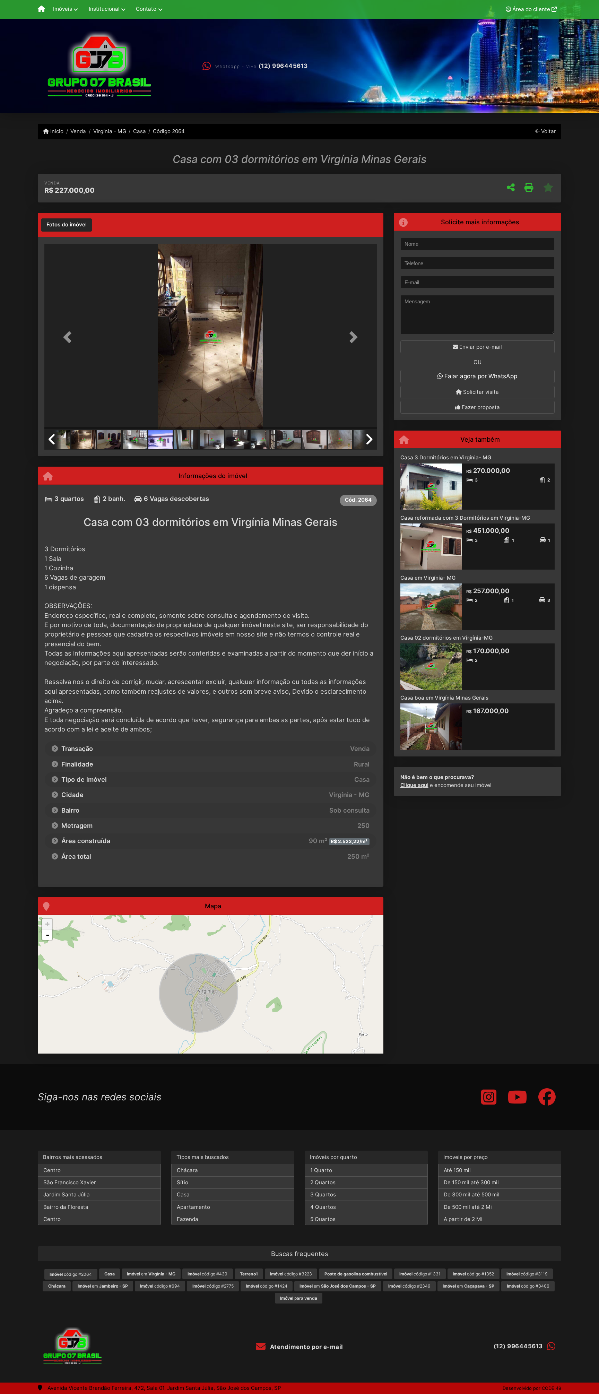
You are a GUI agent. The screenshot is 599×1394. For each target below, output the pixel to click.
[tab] (66, 225)
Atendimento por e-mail (305, 1346)
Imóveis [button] (62, 9)
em (151, 1273)
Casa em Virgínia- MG (427, 577)
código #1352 (473, 1273)
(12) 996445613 (283, 65)
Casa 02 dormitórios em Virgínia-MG (446, 637)
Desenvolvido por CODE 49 (532, 1388)
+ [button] (47, 924)
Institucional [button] (104, 9)
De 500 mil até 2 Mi (468, 1207)
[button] (69, 337)
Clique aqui (414, 785)
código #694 (160, 1286)
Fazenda (187, 1219)
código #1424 (266, 1286)
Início (56, 131)
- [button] (47, 935)
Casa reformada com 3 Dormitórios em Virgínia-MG (465, 517)
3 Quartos (323, 1194)
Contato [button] (146, 9)
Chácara (187, 1170)
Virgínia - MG (109, 131)
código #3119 (527, 1273)
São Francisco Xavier (69, 1182)
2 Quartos (323, 1182)
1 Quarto (321, 1170)
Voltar (548, 131)
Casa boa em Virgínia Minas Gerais (444, 697)
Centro (52, 1170)
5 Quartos (323, 1219)
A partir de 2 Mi (463, 1219)
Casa (139, 131)
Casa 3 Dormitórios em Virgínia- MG (445, 457)
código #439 (207, 1273)
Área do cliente (531, 9)
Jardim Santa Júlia (66, 1194)
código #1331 (420, 1273)
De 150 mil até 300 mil (471, 1182)
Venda (78, 131)
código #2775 (213, 1286)
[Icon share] (489, 1097)
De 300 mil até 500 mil (472, 1194)
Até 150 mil (457, 1170)
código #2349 (409, 1286)
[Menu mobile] (41, 9)
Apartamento (193, 1207)
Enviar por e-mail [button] (480, 347)
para (298, 1298)
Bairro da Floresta (65, 1207)
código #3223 (291, 1273)
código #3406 (528, 1286)
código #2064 (71, 1274)
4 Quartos (323, 1207)
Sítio (182, 1182)
